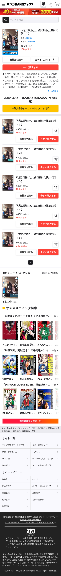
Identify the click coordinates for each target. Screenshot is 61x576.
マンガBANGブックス (11, 428)
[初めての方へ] (43, 4)
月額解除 (36, 493)
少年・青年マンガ (39, 445)
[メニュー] (3, 4)
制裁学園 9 (8, 378)
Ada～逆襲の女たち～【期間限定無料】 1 (45, 378)
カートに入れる (43, 59)
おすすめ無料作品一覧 (41, 465)
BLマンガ (6, 458)
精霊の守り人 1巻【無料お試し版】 (27, 413)
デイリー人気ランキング (42, 458)
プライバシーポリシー (48, 517)
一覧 (54, 316)
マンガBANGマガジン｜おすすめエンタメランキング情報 (29, 522)
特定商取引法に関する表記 (26, 517)
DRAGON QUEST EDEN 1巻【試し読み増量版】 (10, 413)
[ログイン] (50, 4)
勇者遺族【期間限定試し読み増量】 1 (27, 344)
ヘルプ (35, 479)
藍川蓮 (29, 38)
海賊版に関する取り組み (30, 519)
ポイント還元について (41, 486)
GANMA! (32, 41)
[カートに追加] (55, 131)
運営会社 (7, 517)
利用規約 (6, 499)
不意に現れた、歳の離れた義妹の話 (10, 301)
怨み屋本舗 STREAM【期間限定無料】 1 (27, 378)
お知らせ (6, 479)
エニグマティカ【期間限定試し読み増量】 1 (10, 344)
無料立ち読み (16, 59)
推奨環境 (6, 506)
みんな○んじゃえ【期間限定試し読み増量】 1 (45, 344)
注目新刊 (6, 465)
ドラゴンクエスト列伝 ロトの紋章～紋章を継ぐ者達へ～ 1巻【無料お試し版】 (45, 413)
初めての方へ (7, 486)
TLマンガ (36, 452)
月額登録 (6, 493)
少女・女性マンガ (9, 452)
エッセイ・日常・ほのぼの (34, 428)
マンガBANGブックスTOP (13, 445)
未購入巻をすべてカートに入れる (28, 108)
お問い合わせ (38, 499)
